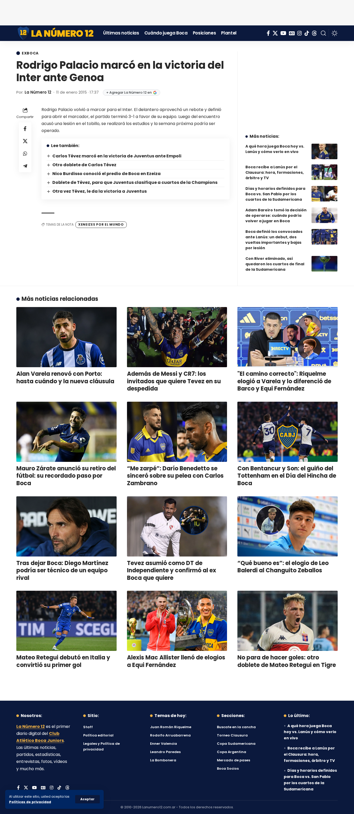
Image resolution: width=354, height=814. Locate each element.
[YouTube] (283, 33)
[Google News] (292, 33)
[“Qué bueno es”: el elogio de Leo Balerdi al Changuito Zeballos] (287, 526)
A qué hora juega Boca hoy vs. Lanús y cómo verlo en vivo (274, 149)
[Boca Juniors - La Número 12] (55, 33)
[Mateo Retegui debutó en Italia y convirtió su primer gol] (66, 621)
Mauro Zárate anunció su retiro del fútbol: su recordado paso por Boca (66, 475)
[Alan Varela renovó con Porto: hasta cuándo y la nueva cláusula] (66, 337)
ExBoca (30, 53)
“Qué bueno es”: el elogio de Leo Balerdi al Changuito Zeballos (283, 567)
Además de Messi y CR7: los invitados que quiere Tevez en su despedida (174, 381)
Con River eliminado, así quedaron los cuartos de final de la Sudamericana (274, 264)
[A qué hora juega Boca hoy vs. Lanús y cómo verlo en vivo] (324, 151)
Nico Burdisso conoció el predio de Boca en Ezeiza (106, 174)
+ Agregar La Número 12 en (129, 92)
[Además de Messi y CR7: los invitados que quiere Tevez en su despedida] (177, 337)
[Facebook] (268, 33)
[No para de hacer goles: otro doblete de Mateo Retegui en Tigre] (287, 621)
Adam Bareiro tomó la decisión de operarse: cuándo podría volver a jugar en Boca (276, 215)
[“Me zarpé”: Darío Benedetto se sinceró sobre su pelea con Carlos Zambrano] (177, 432)
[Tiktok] (306, 33)
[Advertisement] (177, 11)
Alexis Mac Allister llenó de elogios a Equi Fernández (176, 661)
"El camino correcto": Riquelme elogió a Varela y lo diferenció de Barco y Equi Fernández (284, 381)
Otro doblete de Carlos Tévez (84, 165)
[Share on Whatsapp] (25, 153)
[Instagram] (299, 33)
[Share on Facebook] (25, 128)
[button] (87, 799)
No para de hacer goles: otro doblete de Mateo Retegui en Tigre (286, 661)
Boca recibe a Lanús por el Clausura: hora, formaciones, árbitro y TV (274, 172)
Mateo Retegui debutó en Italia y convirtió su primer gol (63, 661)
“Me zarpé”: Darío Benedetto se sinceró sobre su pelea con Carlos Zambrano (175, 475)
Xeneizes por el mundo (101, 224)
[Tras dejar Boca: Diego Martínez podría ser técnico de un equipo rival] (66, 526)
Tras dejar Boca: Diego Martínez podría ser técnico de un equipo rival (62, 570)
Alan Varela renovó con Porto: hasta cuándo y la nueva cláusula (65, 377)
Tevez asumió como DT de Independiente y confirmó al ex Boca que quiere (171, 570)
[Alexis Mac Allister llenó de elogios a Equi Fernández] (177, 621)
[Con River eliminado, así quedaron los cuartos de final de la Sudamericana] (324, 264)
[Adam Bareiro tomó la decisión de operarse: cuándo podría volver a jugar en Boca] (324, 215)
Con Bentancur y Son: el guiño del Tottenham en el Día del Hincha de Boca (286, 475)
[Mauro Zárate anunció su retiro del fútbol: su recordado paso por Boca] (66, 432)
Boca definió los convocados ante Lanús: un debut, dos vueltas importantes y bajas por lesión (273, 240)
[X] (275, 33)
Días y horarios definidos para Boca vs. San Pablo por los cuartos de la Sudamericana (275, 194)
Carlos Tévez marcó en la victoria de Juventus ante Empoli (116, 156)
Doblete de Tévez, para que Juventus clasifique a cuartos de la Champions (134, 182)
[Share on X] (25, 141)
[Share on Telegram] (25, 165)
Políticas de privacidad (30, 802)
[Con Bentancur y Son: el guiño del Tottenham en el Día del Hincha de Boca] (287, 432)
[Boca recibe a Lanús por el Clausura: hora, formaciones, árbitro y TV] (324, 172)
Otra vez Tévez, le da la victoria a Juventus (99, 191)
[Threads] (314, 33)
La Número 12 (38, 92)
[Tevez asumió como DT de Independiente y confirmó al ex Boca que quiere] (177, 526)
